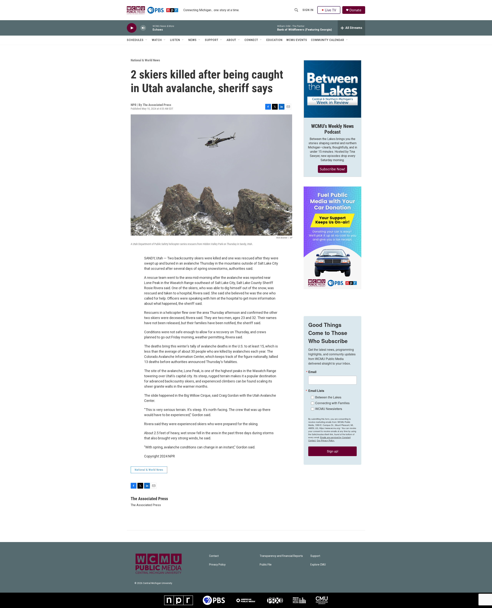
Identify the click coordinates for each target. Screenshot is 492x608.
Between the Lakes (328, 397)
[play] (132, 28)
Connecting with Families (332, 403)
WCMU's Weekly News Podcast (332, 129)
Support (211, 40)
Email (312, 371)
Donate (355, 10)
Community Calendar (327, 40)
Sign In (308, 10)
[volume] (143, 28)
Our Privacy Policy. (326, 440)
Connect (251, 40)
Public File (266, 564)
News (192, 40)
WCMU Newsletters (328, 408)
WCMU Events (296, 40)
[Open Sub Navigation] (146, 40)
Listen (175, 40)
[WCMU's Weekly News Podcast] (332, 89)
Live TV (330, 10)
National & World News (145, 60)
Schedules (135, 40)
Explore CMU (318, 564)
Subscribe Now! (332, 169)
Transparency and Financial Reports (281, 556)
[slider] (149, 28)
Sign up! (332, 451)
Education (274, 40)
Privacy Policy (217, 564)
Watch (157, 40)
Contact (214, 556)
